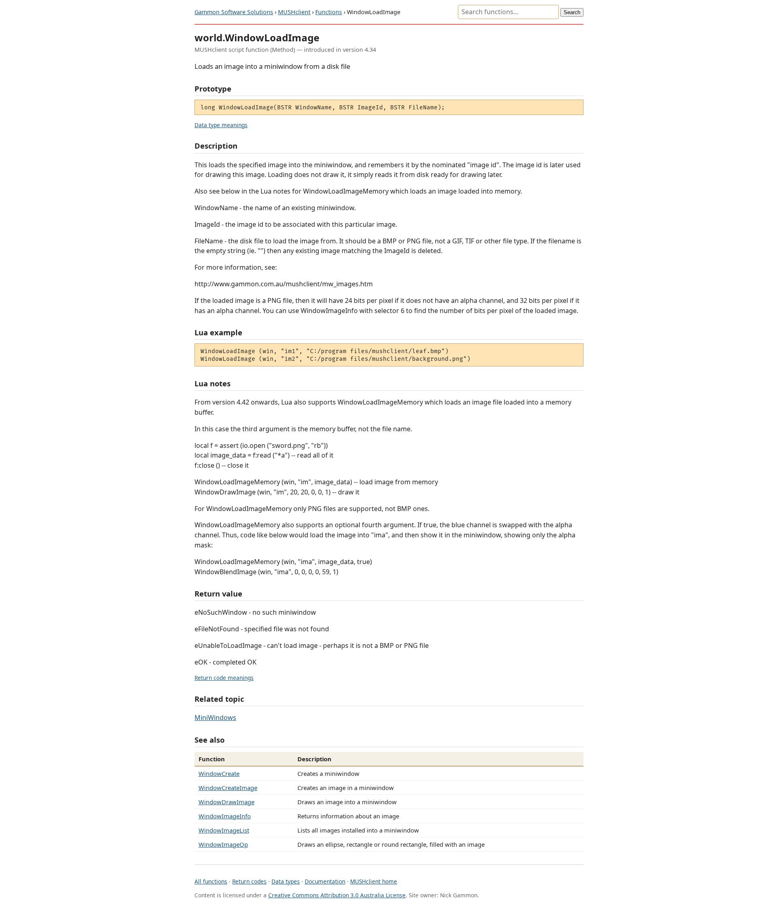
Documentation (325, 881)
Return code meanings (224, 678)
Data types (285, 881)
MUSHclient (294, 12)
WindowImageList (224, 830)
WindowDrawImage (226, 802)
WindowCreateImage (228, 788)
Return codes (249, 881)
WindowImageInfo (225, 816)
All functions (210, 881)
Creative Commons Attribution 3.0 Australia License (337, 895)
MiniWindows (215, 717)
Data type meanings (221, 125)
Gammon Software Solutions (233, 12)
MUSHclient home (373, 881)
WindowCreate (219, 773)
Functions (328, 12)
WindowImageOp (223, 844)
